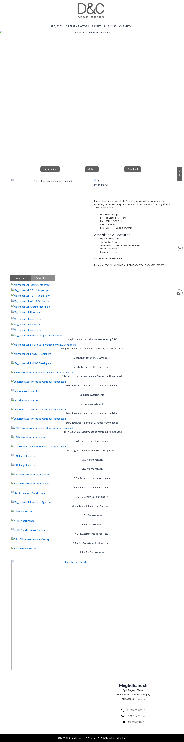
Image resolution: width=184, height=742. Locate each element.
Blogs (112, 26)
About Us (98, 26)
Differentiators (77, 26)
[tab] (20, 278)
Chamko (125, 26)
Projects (56, 26)
